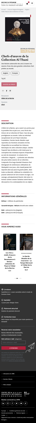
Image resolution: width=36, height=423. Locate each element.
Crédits (3, 415)
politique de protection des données (17, 360)
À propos (3, 411)
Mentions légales (20, 413)
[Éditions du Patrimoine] (28, 50)
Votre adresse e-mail (11, 339)
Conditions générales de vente (17, 411)
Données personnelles (7, 413)
